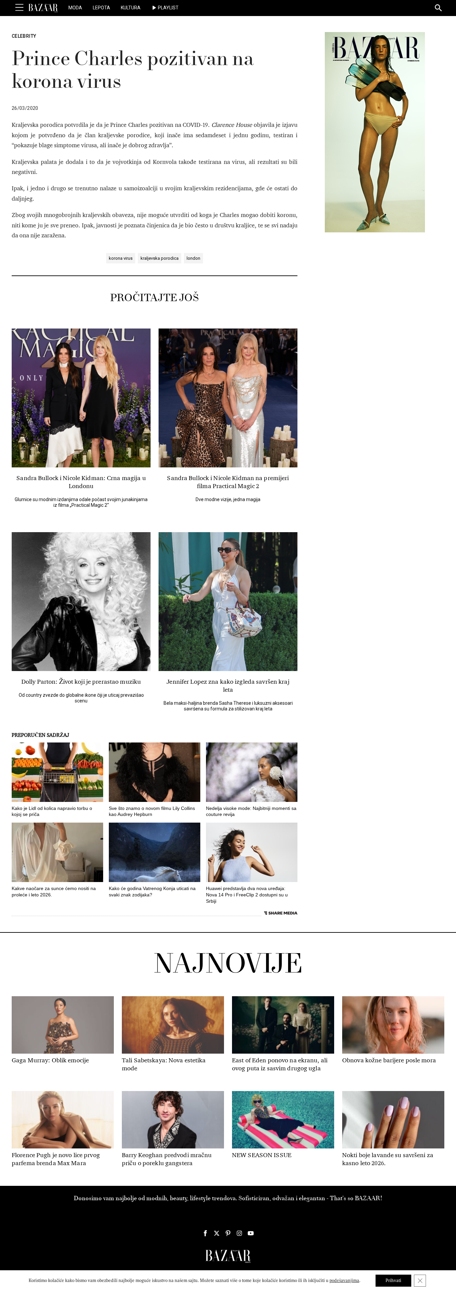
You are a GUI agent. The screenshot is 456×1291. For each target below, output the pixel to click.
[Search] (439, 8)
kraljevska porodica (160, 258)
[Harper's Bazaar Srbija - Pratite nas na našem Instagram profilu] (239, 1233)
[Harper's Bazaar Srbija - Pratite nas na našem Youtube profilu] (250, 1233)
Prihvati (393, 1280)
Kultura (131, 7)
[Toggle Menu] (19, 7)
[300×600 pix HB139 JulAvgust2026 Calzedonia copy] (375, 132)
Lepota (101, 7)
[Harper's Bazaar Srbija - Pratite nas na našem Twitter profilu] (216, 1233)
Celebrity (24, 36)
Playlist (168, 7)
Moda (75, 7)
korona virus (121, 258)
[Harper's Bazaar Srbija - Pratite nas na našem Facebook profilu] (205, 1233)
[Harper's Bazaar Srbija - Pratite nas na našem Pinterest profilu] (228, 1233)
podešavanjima (344, 1280)
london (193, 258)
